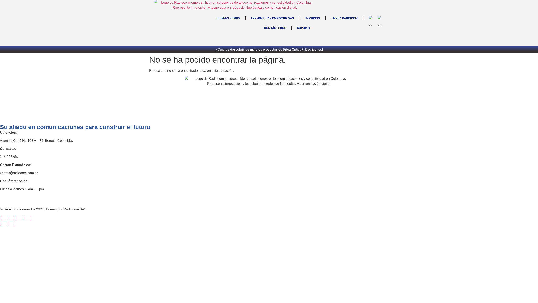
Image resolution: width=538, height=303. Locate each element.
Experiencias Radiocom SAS (272, 18)
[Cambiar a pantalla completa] (11, 218)
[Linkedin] (28, 200)
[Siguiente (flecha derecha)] (11, 224)
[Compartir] (19, 218)
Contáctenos (275, 28)
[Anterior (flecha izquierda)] (3, 224)
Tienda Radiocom (344, 18)
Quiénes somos (228, 18)
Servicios (312, 18)
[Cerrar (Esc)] (27, 218)
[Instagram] (16, 200)
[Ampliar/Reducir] (3, 218)
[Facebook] (5, 200)
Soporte (304, 28)
